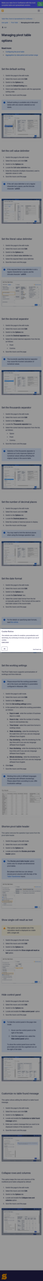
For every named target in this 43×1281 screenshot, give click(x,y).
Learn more (5, 642)
